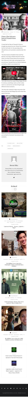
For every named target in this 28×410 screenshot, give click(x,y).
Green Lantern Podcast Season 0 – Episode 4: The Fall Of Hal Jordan (14, 355)
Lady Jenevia (16, 259)
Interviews (11, 259)
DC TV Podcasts (19, 220)
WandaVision (10, 148)
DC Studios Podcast (11, 220)
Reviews (12, 297)
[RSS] (20, 388)
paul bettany (19, 143)
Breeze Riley (6, 32)
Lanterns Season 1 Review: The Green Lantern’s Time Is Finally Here (14, 302)
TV (14, 32)
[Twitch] (17, 388)
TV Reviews (18, 222)
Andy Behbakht (14, 219)
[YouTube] (10, 388)
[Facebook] (1, 388)
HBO (8, 222)
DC (5, 220)
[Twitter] (4, 388)
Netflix (21, 259)
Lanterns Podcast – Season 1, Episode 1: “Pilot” (14, 227)
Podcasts (12, 222)
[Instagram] (7, 388)
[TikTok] (14, 388)
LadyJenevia (14, 257)
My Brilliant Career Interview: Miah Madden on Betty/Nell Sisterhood (14, 339)
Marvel (11, 32)
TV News (17, 32)
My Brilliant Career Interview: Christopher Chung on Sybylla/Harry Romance (14, 265)
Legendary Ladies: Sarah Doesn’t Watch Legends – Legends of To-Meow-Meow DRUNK (14, 370)
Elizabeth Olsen (11, 143)
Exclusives (6, 259)
